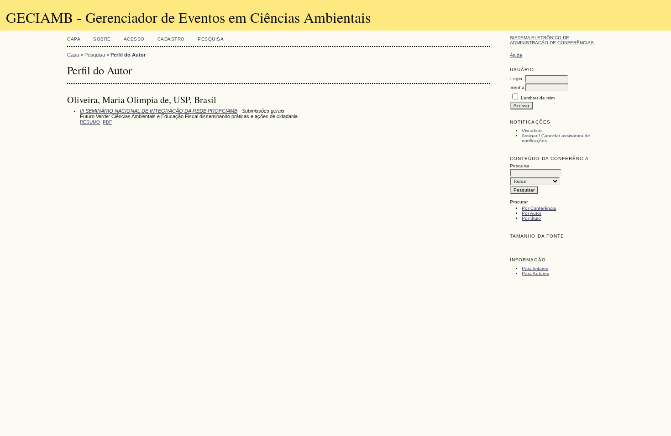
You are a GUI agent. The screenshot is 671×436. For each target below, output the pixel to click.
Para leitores (535, 268)
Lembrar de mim (538, 97)
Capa (73, 39)
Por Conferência (539, 208)
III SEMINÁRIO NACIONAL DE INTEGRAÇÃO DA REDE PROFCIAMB (158, 111)
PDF (107, 122)
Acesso (134, 39)
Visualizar (532, 130)
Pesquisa (211, 39)
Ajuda (516, 54)
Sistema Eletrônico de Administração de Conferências (552, 40)
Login (516, 78)
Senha (517, 87)
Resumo (90, 122)
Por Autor (531, 213)
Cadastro (171, 39)
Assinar (529, 135)
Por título (531, 218)
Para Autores (535, 273)
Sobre (102, 39)
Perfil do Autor (128, 54)
